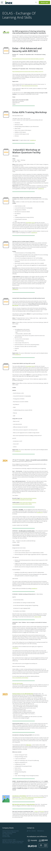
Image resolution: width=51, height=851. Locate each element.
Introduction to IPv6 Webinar (19, 795)
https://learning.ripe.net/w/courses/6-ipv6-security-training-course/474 (27, 71)
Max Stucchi (15, 305)
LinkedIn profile (37, 616)
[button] (2, 2)
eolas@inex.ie (33, 140)
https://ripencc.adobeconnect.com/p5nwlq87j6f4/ (23, 798)
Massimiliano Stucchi (30, 222)
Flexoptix (42, 811)
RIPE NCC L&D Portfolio (17, 683)
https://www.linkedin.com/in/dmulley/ (20, 677)
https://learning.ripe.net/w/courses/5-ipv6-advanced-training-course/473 (28, 58)
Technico (36, 811)
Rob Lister (28, 744)
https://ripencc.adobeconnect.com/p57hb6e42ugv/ (32, 797)
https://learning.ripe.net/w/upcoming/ (30, 85)
